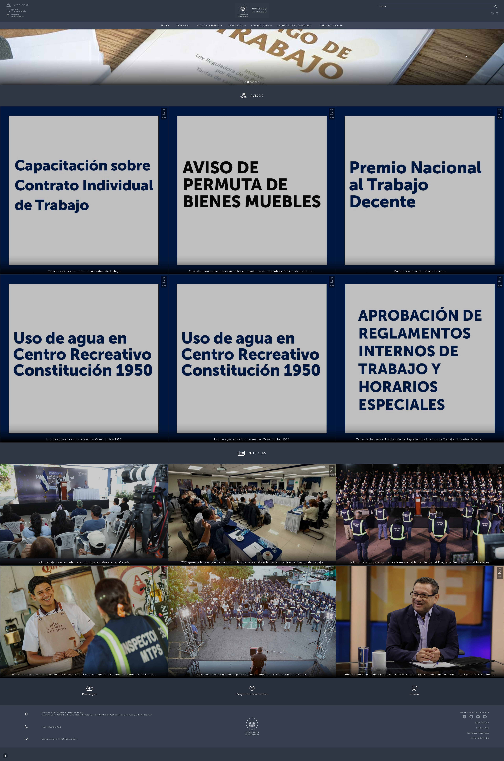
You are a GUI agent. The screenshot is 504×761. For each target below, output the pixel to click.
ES (496, 13)
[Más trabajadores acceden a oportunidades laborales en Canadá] (84, 511)
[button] (38, 56)
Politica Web (482, 728)
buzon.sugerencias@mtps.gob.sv (60, 739)
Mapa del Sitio (482, 722)
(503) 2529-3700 (51, 727)
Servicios (183, 25)
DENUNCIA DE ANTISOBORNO (294, 25)
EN (492, 13)
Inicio (165, 25)
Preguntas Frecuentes (478, 733)
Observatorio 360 (331, 25)
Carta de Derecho (480, 738)
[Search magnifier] (495, 6)
